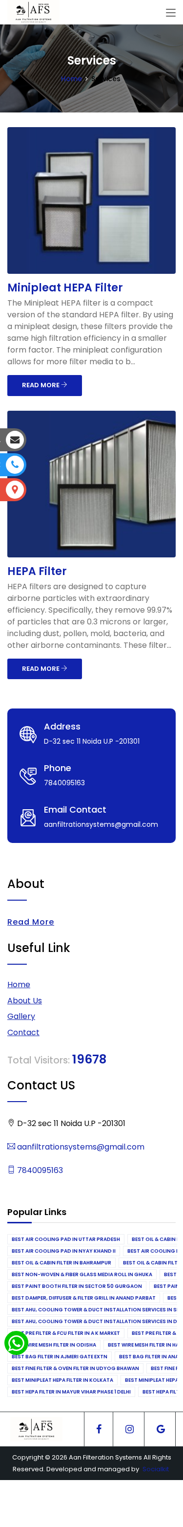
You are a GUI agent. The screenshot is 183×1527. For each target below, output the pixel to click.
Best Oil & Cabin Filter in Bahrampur (61, 1262)
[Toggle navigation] (171, 13)
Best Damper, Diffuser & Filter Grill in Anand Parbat (84, 1298)
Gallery (21, 1016)
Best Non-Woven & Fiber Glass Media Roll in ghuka (82, 1274)
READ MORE (41, 385)
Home (71, 79)
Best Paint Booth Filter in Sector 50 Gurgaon (77, 1286)
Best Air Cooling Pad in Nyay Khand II (64, 1251)
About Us (24, 1000)
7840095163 (39, 1170)
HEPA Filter (37, 571)
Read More (30, 922)
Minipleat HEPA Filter (65, 287)
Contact (23, 1032)
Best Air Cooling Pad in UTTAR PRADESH (66, 1239)
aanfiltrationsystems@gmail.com (79, 1146)
